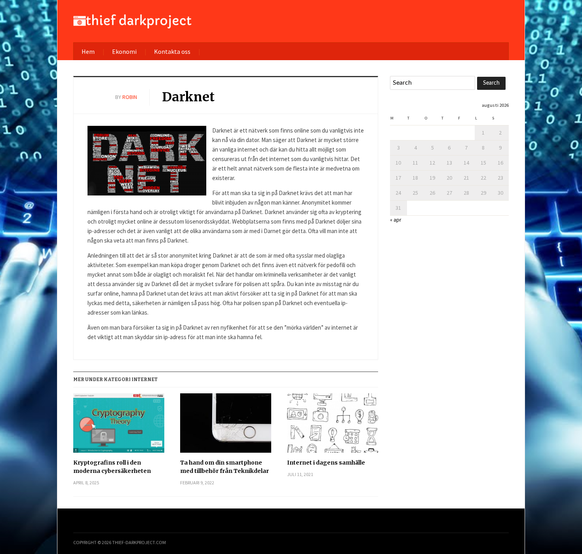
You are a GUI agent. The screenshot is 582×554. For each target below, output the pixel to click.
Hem (88, 51)
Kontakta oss (172, 51)
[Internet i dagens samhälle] (332, 426)
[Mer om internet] (132, 20)
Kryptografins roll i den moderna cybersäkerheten (112, 466)
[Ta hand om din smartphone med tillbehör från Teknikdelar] (225, 426)
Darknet (188, 97)
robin (129, 97)
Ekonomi (124, 51)
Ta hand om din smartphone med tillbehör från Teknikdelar (224, 466)
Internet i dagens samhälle (326, 462)
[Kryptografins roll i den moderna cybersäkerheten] (118, 426)
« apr (395, 219)
